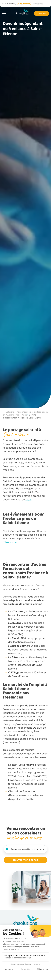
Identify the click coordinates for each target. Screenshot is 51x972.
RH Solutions (8, 412)
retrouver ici (10, 542)
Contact (42, 13)
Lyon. (28, 499)
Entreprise (38, 3)
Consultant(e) (24, 3)
